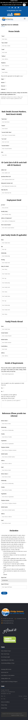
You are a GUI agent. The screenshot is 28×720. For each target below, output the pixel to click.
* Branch (3, 125)
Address (3, 352)
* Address (3, 56)
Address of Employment (6, 218)
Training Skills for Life (5, 678)
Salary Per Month (5, 266)
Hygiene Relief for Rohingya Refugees (9, 681)
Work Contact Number (6, 224)
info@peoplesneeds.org (8, 620)
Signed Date (4, 577)
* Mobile (3, 69)
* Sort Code (4, 139)
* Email (3, 49)
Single (2, 79)
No (2, 391)
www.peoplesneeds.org (8, 623)
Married (3, 82)
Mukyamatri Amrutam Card (7, 183)
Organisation (3, 440)
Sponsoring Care (4, 672)
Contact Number (4, 332)
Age (2, 246)
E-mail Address (4, 346)
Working (3, 259)
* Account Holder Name (6, 132)
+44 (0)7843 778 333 (21, 618)
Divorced (3, 86)
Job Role (3, 204)
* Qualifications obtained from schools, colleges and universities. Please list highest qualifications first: (14, 93)
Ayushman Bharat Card (6, 176)
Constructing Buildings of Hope (7, 663)
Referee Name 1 (4, 420)
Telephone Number (5, 447)
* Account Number (5, 145)
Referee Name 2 (4, 473)
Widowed (3, 89)
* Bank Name (4, 119)
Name (2, 239)
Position (3, 434)
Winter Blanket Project (6, 651)
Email (2, 467)
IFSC (2, 152)
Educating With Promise (6, 669)
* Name (3, 36)
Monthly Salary (4, 211)
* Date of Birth (4, 42)
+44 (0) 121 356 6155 (8, 618)
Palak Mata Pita (4, 189)
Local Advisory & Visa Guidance (7, 675)
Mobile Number (4, 339)
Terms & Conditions (5, 702)
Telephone (3, 62)
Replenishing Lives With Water (7, 660)
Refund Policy (4, 708)
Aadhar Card (3, 170)
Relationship (3, 253)
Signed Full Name (5, 584)
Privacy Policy (4, 705)
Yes (2, 388)
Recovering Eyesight (5, 657)
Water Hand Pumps (5, 654)
